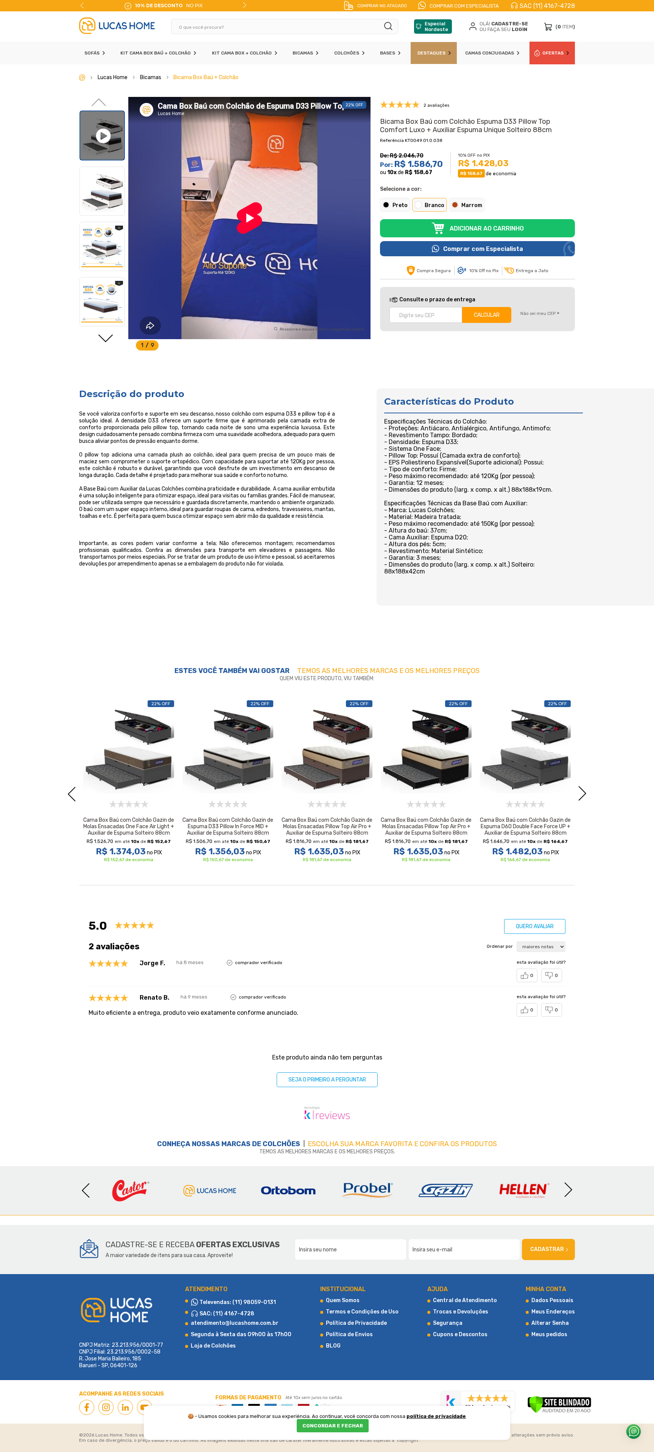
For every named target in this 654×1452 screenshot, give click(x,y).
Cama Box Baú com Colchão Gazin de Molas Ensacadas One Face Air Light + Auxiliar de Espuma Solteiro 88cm (128, 826)
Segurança (447, 1323)
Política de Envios (349, 1334)
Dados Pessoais (552, 1300)
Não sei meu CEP (538, 313)
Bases (387, 53)
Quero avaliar (535, 926)
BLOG (333, 1346)
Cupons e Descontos (460, 1334)
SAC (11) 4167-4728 (547, 5)
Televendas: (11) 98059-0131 (237, 1302)
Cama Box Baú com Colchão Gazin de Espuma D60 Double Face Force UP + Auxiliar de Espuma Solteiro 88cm (525, 826)
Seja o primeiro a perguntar (327, 1080)
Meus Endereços (553, 1312)
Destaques (431, 53)
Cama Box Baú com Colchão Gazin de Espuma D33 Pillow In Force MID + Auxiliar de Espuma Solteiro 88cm (227, 826)
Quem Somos (343, 1300)
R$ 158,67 (418, 172)
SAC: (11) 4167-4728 (226, 1313)
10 (392, 172)
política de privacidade (436, 1416)
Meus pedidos (549, 1334)
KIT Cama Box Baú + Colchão (155, 53)
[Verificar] (559, 1405)
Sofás (92, 53)
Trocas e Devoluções (460, 1312)
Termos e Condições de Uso (362, 1312)
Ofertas (553, 53)
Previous (82, 5)
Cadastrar (547, 1249)
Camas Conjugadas (489, 53)
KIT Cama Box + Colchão (242, 53)
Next (244, 5)
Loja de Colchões (213, 1346)
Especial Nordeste (436, 26)
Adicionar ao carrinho (487, 228)
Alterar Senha (550, 1323)
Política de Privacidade (356, 1323)
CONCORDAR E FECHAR (332, 1426)
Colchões (346, 53)
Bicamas (303, 53)
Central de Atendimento (465, 1300)
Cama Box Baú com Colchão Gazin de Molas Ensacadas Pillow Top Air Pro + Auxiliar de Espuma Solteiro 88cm (327, 826)
